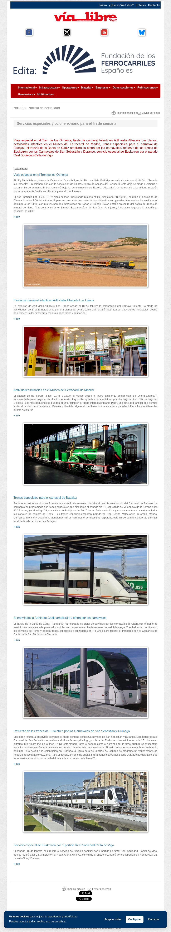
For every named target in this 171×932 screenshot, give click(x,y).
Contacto (154, 5)
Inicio (103, 5)
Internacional (26, 87)
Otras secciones (123, 87)
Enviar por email (151, 112)
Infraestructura (48, 87)
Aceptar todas (112, 919)
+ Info (17, 216)
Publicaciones (146, 87)
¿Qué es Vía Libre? (121, 5)
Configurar (134, 919)
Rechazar (153, 919)
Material (86, 87)
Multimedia (44, 94)
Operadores (69, 87)
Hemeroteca (25, 94)
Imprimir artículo (126, 112)
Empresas (102, 87)
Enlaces (141, 5)
